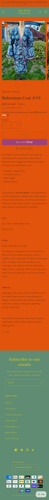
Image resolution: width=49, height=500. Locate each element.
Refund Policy (11, 433)
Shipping (5, 108)
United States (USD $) (23, 467)
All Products (10, 409)
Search (8, 403)
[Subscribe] (41, 383)
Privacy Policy (11, 421)
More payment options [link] (24, 148)
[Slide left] (19, 85)
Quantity (5, 120)
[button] (3, 12)
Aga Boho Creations (21, 495)
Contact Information (13, 415)
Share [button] (7, 332)
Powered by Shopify (32, 495)
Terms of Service (12, 439)
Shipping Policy (11, 427)
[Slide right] (30, 85)
